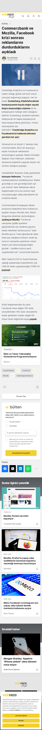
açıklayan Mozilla (11, 219)
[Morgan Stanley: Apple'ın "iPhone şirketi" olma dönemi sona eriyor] (21, 644)
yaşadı (33, 319)
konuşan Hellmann (11, 176)
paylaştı (6, 270)
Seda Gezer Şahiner (12, 669)
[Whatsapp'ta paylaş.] (29, 468)
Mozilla (6, 376)
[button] (21, 287)
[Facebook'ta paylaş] (5, 468)
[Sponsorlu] (21, 335)
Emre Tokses (9, 613)
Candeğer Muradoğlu (12, 524)
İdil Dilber (7, 569)
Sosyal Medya (8, 370)
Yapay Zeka (7, 554)
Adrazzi (7, 362)
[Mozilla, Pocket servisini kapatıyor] (21, 498)
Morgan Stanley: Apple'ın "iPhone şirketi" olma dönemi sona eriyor (20, 661)
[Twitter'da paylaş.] (13, 468)
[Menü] (39, 16)
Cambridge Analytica (25, 376)
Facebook (26, 370)
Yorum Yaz (21, 396)
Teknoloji (7, 512)
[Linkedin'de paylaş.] (21, 468)
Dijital (5, 24)
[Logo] (8, 15)
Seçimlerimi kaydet (21, 453)
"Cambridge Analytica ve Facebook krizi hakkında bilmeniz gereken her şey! (20, 133)
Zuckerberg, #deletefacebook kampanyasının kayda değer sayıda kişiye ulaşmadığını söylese (20, 104)
